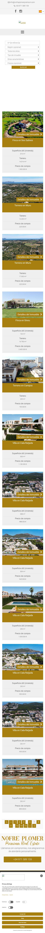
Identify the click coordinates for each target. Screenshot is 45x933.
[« (6, 822)
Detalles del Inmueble (28, 134)
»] (34, 826)
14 (21, 826)
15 (25, 826)
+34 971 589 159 (22, 6)
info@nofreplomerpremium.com (22, 2)
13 (17, 826)
